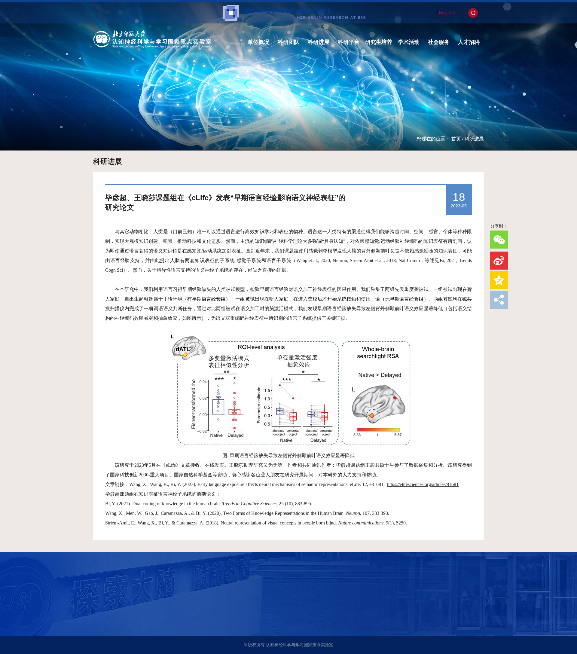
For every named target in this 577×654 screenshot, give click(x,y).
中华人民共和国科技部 (118, 604)
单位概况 (258, 42)
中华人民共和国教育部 (118, 612)
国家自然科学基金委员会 (120, 621)
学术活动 (409, 42)
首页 (456, 138)
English (447, 12)
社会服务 (439, 42)
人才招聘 (469, 42)
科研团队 (288, 42)
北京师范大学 (109, 595)
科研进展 (318, 42)
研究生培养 (378, 42)
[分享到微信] (499, 240)
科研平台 (348, 42)
